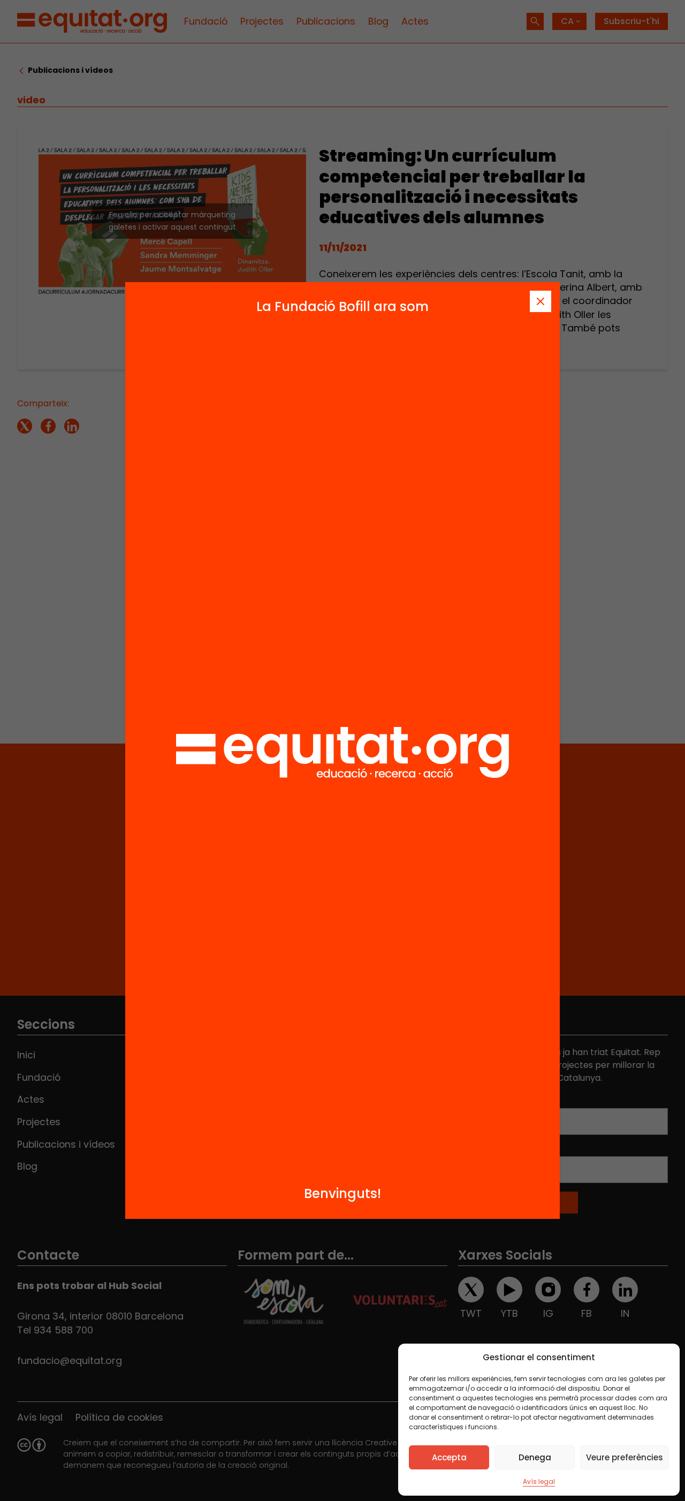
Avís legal (539, 1481)
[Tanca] (540, 301)
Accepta (449, 1457)
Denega (535, 1457)
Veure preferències (624, 1457)
